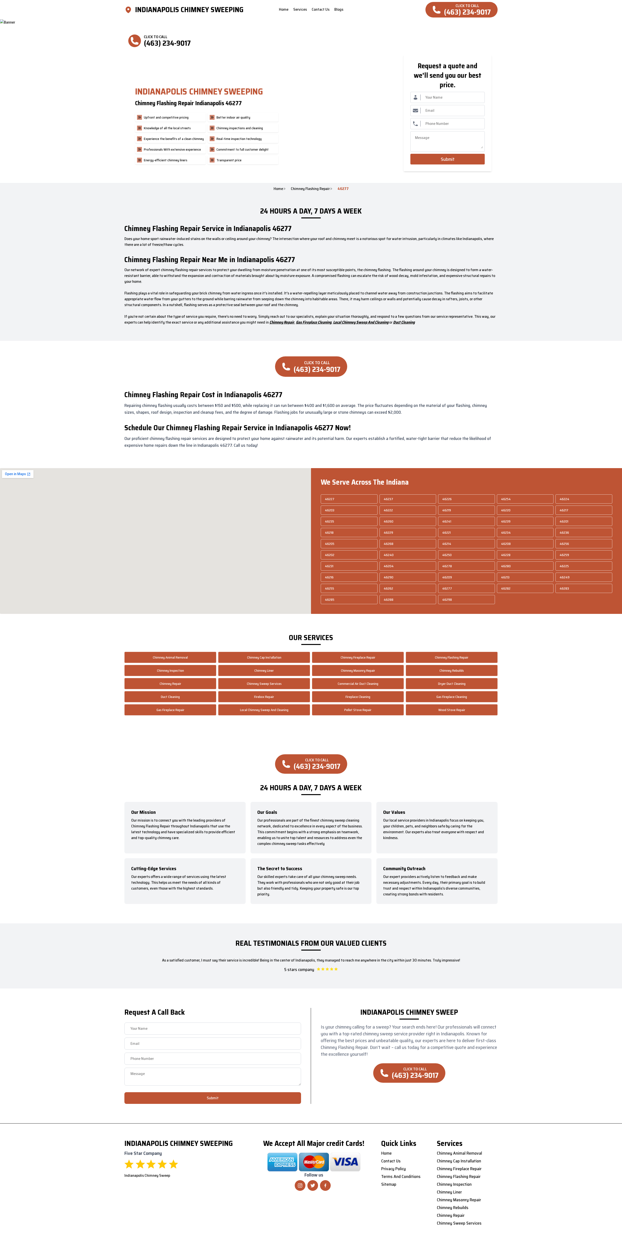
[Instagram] (300, 1185)
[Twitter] (312, 1185)
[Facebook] (325, 1185)
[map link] (129, 10)
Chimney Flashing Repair (310, 189)
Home (278, 189)
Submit (448, 159)
